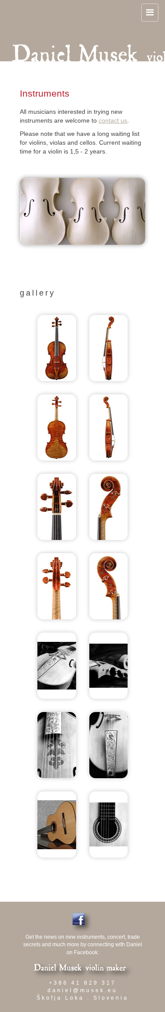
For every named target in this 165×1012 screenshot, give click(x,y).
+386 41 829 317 (82, 983)
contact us (113, 120)
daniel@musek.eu (82, 990)
